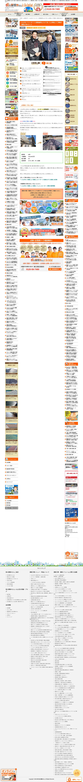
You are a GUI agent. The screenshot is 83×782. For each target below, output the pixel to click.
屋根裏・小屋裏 (10, 237)
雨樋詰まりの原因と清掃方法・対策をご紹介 (39, 656)
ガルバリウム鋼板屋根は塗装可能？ (71, 213)
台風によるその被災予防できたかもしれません (72, 315)
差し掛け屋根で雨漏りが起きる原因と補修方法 (64, 755)
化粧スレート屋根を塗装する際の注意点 (70, 288)
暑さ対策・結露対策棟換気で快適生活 (62, 673)
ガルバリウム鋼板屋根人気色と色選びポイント (71, 220)
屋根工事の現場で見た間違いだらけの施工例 (71, 338)
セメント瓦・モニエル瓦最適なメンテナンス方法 (12, 188)
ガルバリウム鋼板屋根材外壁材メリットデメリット (72, 229)
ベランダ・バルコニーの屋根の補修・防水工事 (40, 605)
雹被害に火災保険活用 (59, 770)
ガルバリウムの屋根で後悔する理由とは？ (11, 305)
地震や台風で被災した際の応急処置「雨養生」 (12, 212)
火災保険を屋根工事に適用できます (37, 603)
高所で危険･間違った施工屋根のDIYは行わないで (12, 319)
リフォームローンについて (36, 628)
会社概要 (73, 14)
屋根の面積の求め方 (11, 218)
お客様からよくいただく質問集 (61, 587)
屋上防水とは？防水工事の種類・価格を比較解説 (12, 178)
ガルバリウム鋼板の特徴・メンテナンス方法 (63, 693)
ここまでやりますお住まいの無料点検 (64, 14)
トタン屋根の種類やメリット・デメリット (71, 278)
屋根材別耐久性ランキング (10, 279)
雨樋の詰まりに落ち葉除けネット (37, 658)
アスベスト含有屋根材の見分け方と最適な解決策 (12, 262)
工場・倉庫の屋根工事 (71, 448)
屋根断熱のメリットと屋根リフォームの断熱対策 (12, 346)
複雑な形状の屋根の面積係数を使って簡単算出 (12, 222)
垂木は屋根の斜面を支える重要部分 (37, 635)
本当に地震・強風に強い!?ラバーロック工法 (63, 751)
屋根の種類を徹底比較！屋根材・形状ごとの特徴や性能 (65, 620)
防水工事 (72, 100)
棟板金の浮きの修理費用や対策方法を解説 (12, 142)
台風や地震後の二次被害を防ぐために (71, 325)
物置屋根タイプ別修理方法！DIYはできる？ (71, 427)
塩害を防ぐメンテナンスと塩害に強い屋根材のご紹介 (65, 744)
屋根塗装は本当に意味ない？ (10, 131)
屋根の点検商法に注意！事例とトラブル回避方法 (71, 392)
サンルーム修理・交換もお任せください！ (71, 430)
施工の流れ (45, 14)
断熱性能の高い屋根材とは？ (10, 342)
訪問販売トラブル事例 (71, 389)
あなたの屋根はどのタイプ (60, 578)
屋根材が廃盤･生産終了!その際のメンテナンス (12, 290)
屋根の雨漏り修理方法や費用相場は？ (12, 325)
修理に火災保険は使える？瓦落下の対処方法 (72, 322)
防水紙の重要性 (10, 267)
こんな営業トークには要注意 (71, 387)
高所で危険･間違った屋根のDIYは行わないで (63, 698)
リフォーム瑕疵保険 (11, 582)
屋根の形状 (9, 224)
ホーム (9, 14)
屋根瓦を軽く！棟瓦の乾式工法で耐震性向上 (71, 328)
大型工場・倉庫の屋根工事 (36, 608)
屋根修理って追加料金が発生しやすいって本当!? (71, 399)
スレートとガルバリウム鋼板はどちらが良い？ (71, 204)
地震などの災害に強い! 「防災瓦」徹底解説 (71, 334)
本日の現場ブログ (10, 597)
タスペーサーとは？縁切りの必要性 (11, 161)
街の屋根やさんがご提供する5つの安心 (19, 14)
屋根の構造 (9, 144)
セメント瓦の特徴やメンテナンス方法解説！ (12, 185)
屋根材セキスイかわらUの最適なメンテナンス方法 (72, 294)
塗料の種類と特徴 (71, 473)
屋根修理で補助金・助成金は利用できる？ (71, 360)
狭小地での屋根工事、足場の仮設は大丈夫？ (63, 597)
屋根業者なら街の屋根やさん (12, 611)
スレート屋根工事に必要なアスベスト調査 (63, 689)
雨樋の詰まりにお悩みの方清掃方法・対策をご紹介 (72, 439)
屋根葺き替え (73, 79)
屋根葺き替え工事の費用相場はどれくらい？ (71, 250)
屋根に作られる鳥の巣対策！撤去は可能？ (39, 660)
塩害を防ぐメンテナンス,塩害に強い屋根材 (12, 283)
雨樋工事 (72, 94)
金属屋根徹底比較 (58, 731)
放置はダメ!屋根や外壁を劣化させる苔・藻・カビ (12, 286)
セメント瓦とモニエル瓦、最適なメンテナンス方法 (64, 634)
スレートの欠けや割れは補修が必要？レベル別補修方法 (65, 627)
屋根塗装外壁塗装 (72, 116)
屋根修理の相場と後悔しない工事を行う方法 (71, 246)
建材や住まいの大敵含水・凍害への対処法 (11, 244)
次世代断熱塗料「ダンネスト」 (69, 344)
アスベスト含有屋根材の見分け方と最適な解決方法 (64, 687)
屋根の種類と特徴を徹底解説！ (11, 122)
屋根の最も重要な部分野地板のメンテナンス (11, 270)
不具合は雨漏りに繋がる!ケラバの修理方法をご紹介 (65, 650)
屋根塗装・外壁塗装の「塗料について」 (62, 583)
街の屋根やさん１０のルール (12, 578)
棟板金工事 (73, 110)
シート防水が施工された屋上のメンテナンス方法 (12, 168)
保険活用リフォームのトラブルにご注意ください (72, 405)
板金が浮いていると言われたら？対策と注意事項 (72, 396)
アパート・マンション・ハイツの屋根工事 (39, 610)
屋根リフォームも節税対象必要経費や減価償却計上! (72, 461)
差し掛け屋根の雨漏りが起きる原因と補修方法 (12, 234)
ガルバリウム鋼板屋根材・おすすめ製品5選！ (63, 602)
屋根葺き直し (73, 105)
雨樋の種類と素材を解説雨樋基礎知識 (12, 349)
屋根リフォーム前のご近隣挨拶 (37, 587)
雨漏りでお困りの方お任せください (37, 584)
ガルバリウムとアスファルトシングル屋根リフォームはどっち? (12, 297)
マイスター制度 (10, 585)
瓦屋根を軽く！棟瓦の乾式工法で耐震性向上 (63, 682)
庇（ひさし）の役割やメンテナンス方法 (12, 332)
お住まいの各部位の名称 (12, 125)
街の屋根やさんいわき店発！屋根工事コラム (15, 601)
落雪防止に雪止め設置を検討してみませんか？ (40, 649)
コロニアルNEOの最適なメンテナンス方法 (71, 297)
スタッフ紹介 (9, 465)
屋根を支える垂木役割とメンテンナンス (11, 322)
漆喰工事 (72, 89)
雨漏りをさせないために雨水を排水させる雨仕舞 (12, 249)
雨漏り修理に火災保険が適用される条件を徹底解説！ (65, 774)
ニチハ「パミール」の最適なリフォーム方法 (63, 590)
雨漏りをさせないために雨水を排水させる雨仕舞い (64, 757)
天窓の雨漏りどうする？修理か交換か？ (12, 339)
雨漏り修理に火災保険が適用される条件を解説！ (71, 353)
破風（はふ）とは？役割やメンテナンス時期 (12, 360)
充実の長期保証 (10, 584)
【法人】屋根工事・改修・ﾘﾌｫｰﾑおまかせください (72, 458)
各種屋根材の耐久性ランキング (61, 726)
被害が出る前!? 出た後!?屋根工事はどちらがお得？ (72, 383)
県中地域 (8, 505)
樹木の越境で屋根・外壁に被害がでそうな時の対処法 (72, 402)
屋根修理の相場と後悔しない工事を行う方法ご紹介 (40, 620)
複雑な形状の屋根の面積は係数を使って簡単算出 (64, 669)
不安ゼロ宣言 (9, 580)
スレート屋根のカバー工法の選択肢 (72, 269)
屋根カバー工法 (74, 84)
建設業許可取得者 (10, 468)
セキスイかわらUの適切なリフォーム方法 (63, 589)
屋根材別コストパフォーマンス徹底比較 (12, 276)
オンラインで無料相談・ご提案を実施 (38, 576)
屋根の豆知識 (9, 273)
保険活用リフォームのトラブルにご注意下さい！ (64, 740)
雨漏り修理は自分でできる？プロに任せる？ (12, 135)
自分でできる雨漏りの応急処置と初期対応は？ (71, 350)
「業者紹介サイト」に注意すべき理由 (71, 408)
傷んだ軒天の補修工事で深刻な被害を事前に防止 (12, 158)
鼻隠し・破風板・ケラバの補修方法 (12, 147)
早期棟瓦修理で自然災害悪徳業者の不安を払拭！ (12, 195)
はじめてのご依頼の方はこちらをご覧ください (40, 575)
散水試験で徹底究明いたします (37, 598)
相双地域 (8, 502)
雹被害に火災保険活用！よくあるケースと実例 (71, 357)
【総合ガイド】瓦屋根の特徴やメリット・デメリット (65, 618)
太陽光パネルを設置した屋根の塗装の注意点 (71, 285)
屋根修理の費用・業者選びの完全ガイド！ (12, 128)
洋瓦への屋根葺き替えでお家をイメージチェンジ (12, 293)
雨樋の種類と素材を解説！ (36, 661)
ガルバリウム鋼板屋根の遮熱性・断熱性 (71, 217)
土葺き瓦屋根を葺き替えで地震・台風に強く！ (12, 192)
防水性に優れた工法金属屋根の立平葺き (11, 209)
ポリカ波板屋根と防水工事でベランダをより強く (72, 436)
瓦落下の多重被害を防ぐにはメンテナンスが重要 (71, 318)
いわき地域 (8, 500)
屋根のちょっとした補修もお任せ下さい (38, 585)
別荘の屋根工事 (69, 454)
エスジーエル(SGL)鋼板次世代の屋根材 (12, 308)
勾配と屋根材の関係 (11, 246)
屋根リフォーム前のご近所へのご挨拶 (70, 374)
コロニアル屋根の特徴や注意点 (70, 275)
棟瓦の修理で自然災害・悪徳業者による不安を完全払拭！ (66, 657)
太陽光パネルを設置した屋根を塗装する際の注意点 (40, 663)
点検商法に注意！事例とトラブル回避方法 (39, 589)
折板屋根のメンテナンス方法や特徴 (61, 630)
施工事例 (28, 14)
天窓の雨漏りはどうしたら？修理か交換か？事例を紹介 (65, 641)
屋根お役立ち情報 (70, 312)
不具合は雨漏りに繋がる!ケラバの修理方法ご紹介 (12, 151)
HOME (21, 18)
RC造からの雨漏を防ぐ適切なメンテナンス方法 (64, 696)
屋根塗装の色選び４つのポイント (70, 341)
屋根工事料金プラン (35, 580)
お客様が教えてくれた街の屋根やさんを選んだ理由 (16, 599)
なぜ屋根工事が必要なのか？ (71, 240)
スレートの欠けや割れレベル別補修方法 (71, 272)
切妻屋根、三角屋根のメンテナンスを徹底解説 (12, 231)
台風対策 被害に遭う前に (35, 599)
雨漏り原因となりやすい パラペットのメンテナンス (41, 642)
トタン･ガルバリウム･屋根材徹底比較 (11, 301)
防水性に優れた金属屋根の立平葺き (61, 737)
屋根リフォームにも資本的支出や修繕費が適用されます (41, 629)
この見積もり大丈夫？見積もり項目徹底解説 (71, 380)
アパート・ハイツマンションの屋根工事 (71, 452)
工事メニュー (55, 14)
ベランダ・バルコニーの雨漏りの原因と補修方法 (12, 182)
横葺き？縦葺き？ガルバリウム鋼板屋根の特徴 (72, 226)
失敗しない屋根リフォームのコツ (71, 243)
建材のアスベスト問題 (11, 264)
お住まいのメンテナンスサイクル (61, 714)
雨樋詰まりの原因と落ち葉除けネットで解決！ (72, 443)
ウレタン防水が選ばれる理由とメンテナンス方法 (12, 165)
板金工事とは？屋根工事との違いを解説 (12, 138)
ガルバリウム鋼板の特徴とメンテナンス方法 (12, 312)
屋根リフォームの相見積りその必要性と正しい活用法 (72, 371)
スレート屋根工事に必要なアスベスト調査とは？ (12, 353)
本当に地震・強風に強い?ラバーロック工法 (12, 216)
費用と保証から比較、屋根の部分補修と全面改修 (72, 253)
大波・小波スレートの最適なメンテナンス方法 (12, 199)
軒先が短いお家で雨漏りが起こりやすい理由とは (12, 259)
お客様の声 (36, 14)
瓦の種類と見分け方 (11, 255)
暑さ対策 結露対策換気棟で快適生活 (11, 240)
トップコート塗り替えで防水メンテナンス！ (12, 356)
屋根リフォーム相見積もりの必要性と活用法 (39, 624)
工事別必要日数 (69, 306)
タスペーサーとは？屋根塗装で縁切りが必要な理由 (64, 648)
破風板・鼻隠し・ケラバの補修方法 (61, 639)
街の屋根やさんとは (11, 575)
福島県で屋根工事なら (11, 472)
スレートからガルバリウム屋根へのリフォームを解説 (72, 207)
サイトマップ (9, 482)
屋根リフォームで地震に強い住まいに (38, 601)
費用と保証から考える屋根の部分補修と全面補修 (40, 631)
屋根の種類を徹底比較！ (69, 262)
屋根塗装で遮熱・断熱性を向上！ (61, 677)
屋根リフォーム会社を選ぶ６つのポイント (72, 309)
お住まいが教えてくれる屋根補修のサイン (71, 256)
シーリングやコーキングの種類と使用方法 (12, 206)
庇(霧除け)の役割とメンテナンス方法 (11, 202)
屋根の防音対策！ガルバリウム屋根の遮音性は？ (72, 232)
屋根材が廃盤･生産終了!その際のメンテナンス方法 (64, 653)
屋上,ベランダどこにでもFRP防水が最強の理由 (12, 175)
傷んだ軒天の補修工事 (59, 709)
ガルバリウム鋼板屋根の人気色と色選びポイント (64, 615)
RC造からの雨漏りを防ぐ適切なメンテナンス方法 (12, 329)
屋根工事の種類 (71, 74)
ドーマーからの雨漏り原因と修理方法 (11, 336)
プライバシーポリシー (11, 475)
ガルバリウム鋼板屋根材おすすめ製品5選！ (71, 223)
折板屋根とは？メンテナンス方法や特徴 (71, 281)
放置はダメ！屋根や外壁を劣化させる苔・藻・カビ (64, 746)
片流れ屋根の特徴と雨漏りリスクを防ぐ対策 (12, 227)
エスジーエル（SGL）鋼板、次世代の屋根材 (63, 735)
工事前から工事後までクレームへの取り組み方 (71, 377)
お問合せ (8, 478)
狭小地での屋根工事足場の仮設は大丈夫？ (71, 300)
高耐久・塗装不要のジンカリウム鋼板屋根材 (12, 315)
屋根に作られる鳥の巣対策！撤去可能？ (71, 446)
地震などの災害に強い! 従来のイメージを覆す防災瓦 (65, 686)
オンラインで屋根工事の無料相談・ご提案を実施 (71, 367)
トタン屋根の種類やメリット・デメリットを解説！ (64, 629)
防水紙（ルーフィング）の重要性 (61, 721)
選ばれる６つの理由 (11, 576)
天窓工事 (72, 121)
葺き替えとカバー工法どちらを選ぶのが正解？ (71, 259)
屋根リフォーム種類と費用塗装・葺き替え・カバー (72, 266)
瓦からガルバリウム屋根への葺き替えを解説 (71, 210)
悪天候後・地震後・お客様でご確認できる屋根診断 (64, 581)
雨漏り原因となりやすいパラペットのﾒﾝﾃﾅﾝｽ (12, 171)
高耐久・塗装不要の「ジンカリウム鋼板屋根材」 (64, 695)
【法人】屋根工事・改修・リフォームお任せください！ (41, 614)
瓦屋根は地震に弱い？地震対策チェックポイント (72, 331)
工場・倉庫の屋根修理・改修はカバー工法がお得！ (72, 433)
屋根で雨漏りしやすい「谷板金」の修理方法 (11, 253)
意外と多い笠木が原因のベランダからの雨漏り (12, 154)
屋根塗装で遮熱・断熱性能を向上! (71, 347)
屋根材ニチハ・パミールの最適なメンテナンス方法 (72, 291)
